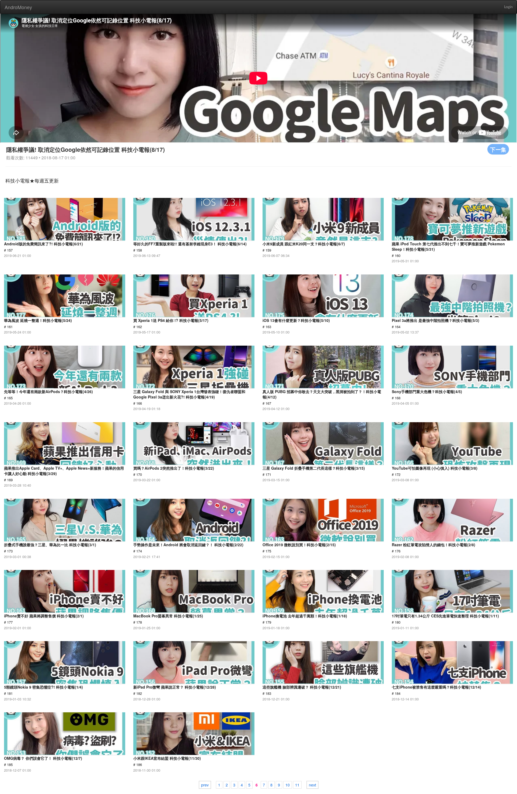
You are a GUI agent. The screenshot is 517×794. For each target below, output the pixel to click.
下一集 (498, 149)
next (312, 785)
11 (297, 785)
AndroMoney (18, 7)
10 (287, 785)
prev (205, 785)
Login (508, 7)
